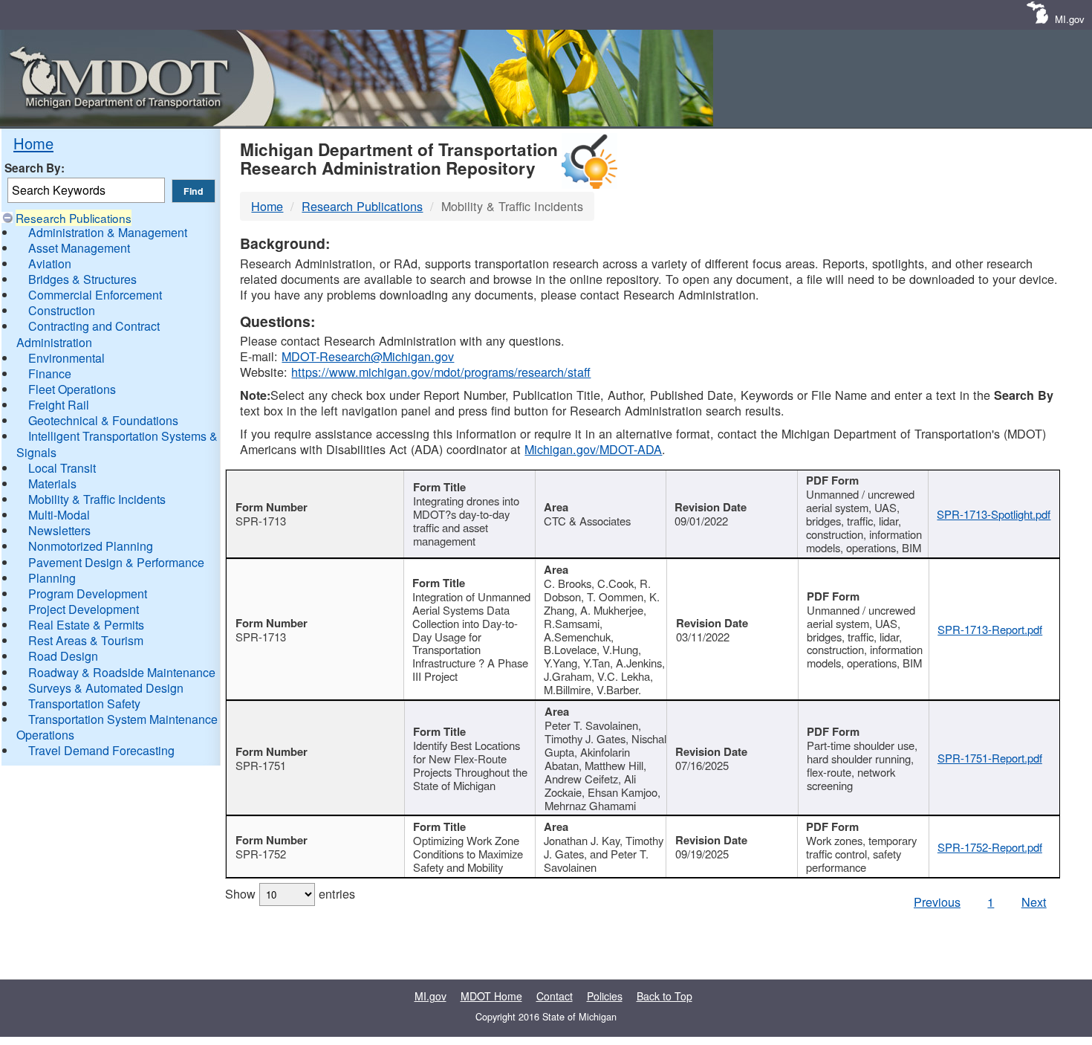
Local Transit (62, 467)
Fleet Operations (72, 389)
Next (1034, 901)
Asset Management (79, 247)
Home (33, 143)
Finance (49, 373)
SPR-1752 (260, 853)
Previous (937, 901)
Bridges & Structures (82, 279)
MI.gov (1070, 19)
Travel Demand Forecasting (101, 750)
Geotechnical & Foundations (103, 420)
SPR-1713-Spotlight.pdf (993, 514)
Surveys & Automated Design (105, 687)
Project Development (83, 609)
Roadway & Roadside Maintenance (121, 672)
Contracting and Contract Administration (88, 333)
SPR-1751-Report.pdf (989, 758)
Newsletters (59, 530)
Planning (52, 577)
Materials (52, 483)
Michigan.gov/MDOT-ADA (593, 449)
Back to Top (664, 996)
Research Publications (73, 218)
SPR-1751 (260, 765)
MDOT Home (491, 996)
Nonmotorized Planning (90, 545)
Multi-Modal (59, 514)
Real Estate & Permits (86, 624)
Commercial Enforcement (95, 294)
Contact (554, 996)
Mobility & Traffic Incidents (97, 499)
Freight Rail (58, 404)
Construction (61, 310)
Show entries (290, 893)
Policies (605, 996)
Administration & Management (107, 232)
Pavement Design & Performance (116, 562)
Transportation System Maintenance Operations (117, 727)
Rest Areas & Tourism (85, 640)
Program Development (87, 593)
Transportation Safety (84, 703)
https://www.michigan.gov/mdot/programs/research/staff (441, 372)
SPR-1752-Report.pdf (989, 847)
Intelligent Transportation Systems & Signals (117, 443)
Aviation (49, 263)
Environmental (66, 357)
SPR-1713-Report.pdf (989, 629)
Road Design (63, 655)
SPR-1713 (260, 520)
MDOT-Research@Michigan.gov (368, 356)
